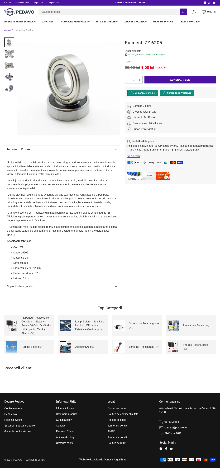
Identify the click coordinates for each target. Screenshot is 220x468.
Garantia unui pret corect (18, 431)
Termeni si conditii (118, 425)
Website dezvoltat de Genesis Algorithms (102, 459)
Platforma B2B (172, 433)
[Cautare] (183, 12)
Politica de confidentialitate (123, 414)
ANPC (111, 431)
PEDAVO (17, 460)
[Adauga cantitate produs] (139, 80)
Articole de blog (65, 437)
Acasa (7, 30)
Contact (60, 425)
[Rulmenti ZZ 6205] (68, 88)
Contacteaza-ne (13, 408)
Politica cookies (117, 419)
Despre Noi (10, 414)
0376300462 (171, 421)
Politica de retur (116, 443)
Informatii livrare (65, 408)
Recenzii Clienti (13, 419)
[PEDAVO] (19, 12)
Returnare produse (66, 414)
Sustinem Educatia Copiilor (20, 425)
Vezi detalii (133, 156)
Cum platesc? (64, 419)
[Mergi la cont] (195, 12)
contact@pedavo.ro (175, 427)
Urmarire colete (65, 443)
